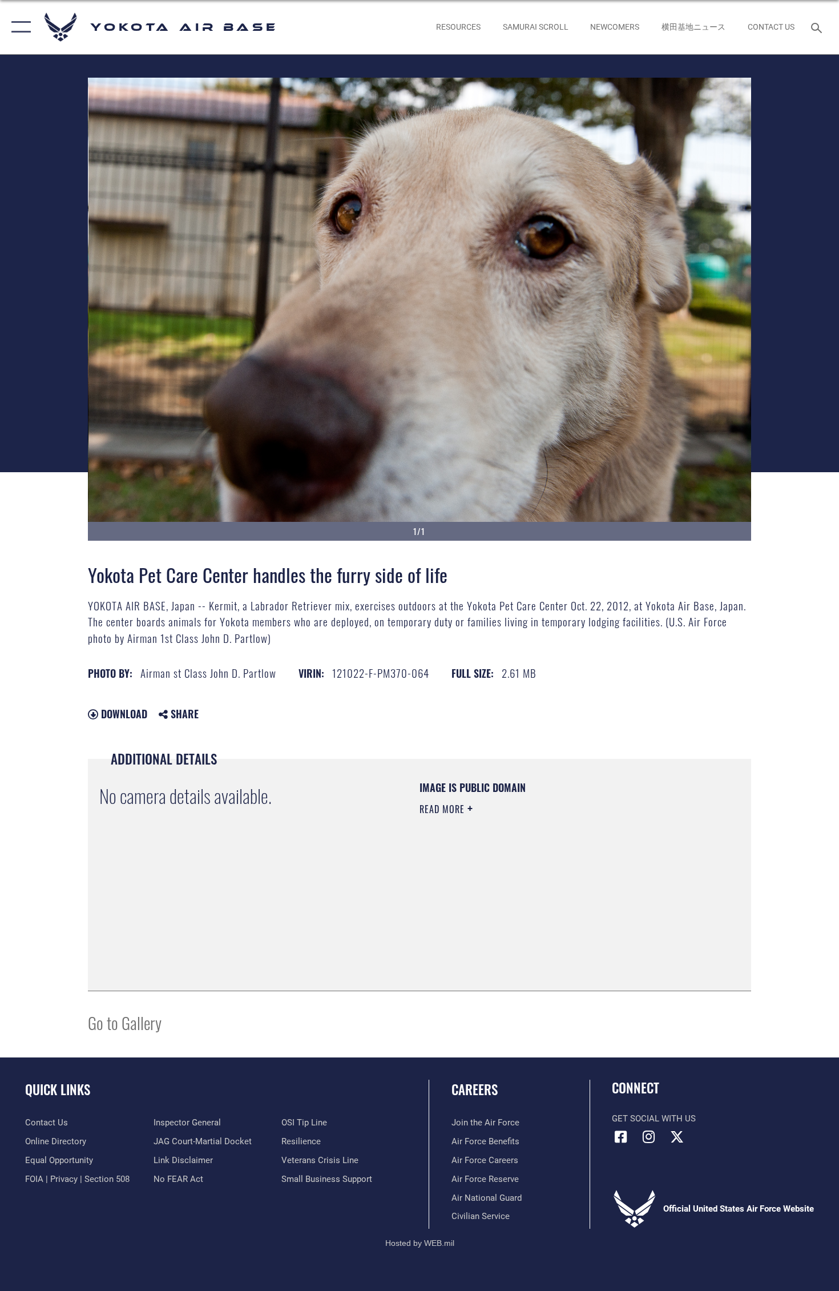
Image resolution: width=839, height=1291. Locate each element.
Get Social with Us (654, 1118)
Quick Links (57, 1089)
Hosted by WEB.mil (419, 1243)
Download (122, 713)
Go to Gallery (125, 1022)
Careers (474, 1089)
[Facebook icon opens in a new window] (620, 1136)
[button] (18, 27)
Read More (443, 809)
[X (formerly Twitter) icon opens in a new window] (676, 1136)
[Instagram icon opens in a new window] (649, 1136)
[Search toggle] (818, 26)
